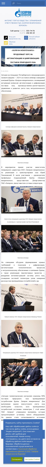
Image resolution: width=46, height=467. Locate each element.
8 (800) (27, 31)
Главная (7, 49)
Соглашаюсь (17, 459)
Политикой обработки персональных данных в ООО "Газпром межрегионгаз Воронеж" (22, 451)
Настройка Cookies (32, 459)
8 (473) (27, 33)
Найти (13, 3)
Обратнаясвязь (12, 43)
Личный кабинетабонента (34, 38)
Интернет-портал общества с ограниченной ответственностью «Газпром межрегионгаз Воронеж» (23, 23)
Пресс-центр (16, 49)
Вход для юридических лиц (15, 38)
